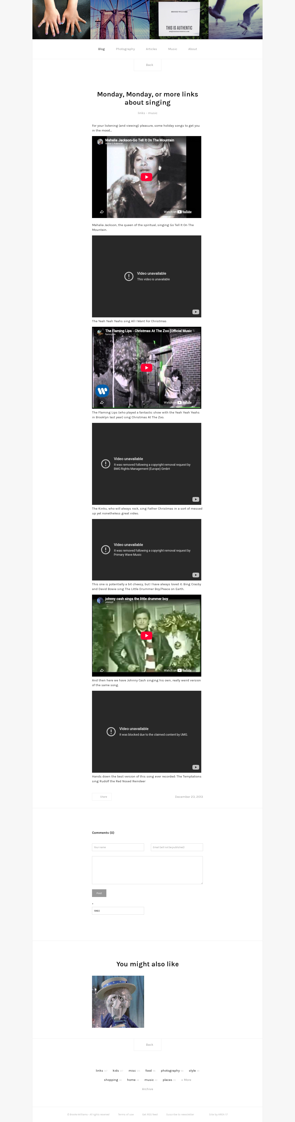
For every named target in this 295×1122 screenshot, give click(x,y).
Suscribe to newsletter (180, 1114)
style (194, 1070)
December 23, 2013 (189, 797)
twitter (55, 49)
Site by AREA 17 (218, 1114)
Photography (125, 49)
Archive (147, 1089)
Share (103, 796)
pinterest (65, 49)
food (150, 1070)
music (152, 113)
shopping (113, 1080)
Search (249, 49)
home (133, 1080)
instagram (76, 49)
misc (134, 1070)
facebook (45, 49)
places (169, 1080)
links (141, 113)
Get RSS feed (150, 1114)
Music (172, 49)
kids (118, 1070)
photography (172, 1070)
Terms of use (126, 1114)
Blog (101, 49)
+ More (186, 1080)
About (192, 49)
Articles (151, 49)
